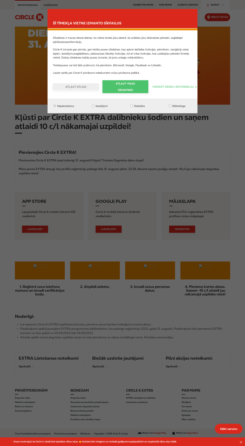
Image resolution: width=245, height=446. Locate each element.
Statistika (139, 106)
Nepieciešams (65, 106)
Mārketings (178, 106)
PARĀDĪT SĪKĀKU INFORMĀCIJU (174, 86)
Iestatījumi (101, 106)
